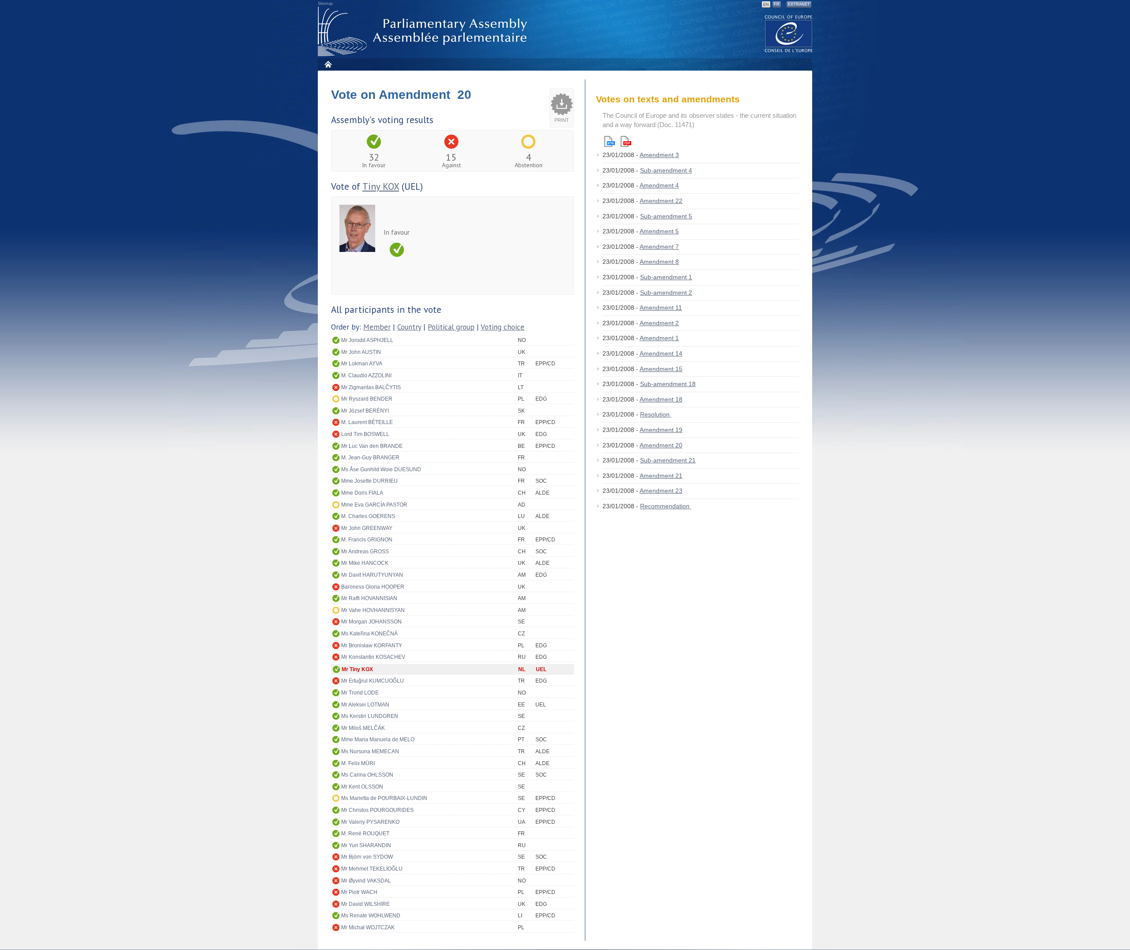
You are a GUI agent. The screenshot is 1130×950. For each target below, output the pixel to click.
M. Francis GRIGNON (366, 540)
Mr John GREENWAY (366, 528)
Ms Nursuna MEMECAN (370, 751)
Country (409, 327)
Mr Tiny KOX (357, 669)
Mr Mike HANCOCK (364, 563)
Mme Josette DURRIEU (369, 481)
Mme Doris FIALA (362, 493)
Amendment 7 (659, 246)
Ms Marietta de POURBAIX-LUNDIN (384, 798)
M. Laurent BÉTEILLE (367, 422)
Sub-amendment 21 (668, 460)
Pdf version (626, 141)
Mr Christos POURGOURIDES (377, 810)
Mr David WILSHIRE (365, 904)
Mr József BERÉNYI (365, 411)
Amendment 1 (659, 338)
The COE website (788, 33)
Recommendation (665, 506)
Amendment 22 (661, 200)
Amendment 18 (661, 399)
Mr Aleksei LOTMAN (365, 705)
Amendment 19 (661, 429)
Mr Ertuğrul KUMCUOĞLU (372, 681)
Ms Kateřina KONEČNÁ (369, 634)
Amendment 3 (659, 154)
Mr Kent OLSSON (362, 787)
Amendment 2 (659, 323)
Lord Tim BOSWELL (365, 434)
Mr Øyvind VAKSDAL (366, 881)
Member (377, 327)
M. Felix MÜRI (358, 763)
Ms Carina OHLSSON (367, 775)
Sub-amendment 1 (666, 277)
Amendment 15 (661, 368)
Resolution (655, 414)
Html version (609, 141)
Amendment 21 (661, 475)
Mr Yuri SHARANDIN (366, 845)
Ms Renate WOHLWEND (370, 915)
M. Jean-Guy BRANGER (370, 457)
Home (328, 64)
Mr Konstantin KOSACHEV (373, 657)
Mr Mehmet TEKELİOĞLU (372, 869)
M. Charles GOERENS (368, 516)
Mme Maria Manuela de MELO (377, 739)
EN (766, 4)
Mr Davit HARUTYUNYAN (372, 575)
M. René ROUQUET (365, 833)
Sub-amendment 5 (666, 216)
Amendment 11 (661, 307)
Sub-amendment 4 (666, 170)
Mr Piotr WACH (359, 892)
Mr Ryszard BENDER (366, 399)
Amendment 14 (661, 353)
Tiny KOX (380, 186)
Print (561, 120)
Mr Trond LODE (360, 693)
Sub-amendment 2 (666, 292)
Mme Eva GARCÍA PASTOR (374, 505)
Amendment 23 (661, 490)
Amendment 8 (659, 261)
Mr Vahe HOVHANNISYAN (373, 610)
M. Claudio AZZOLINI (366, 375)
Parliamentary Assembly (424, 31)
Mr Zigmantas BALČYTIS (371, 387)
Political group (451, 327)
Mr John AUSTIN (361, 352)
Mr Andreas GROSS (365, 551)
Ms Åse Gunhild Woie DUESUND (381, 469)
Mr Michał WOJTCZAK (368, 927)
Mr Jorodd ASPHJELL (367, 340)
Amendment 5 (659, 231)
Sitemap (325, 3)
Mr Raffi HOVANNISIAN (369, 598)
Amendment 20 (661, 445)
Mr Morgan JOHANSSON (371, 622)
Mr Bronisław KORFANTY (371, 645)
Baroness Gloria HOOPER (372, 587)
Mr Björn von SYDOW (367, 857)
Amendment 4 (659, 185)
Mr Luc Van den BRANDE (372, 446)
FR (777, 4)
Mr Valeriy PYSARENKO (370, 822)
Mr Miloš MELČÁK (363, 728)
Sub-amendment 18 (668, 383)
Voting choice (502, 327)
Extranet (799, 4)
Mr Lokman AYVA (361, 363)
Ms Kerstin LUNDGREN (369, 716)
